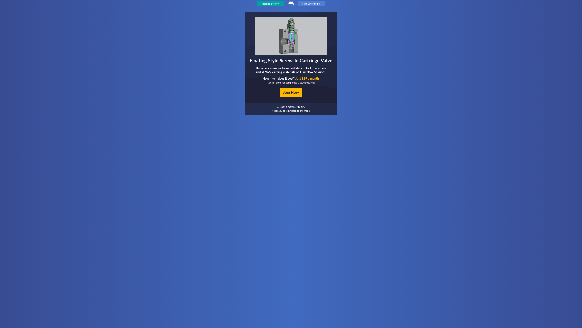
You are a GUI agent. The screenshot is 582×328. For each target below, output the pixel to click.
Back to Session (270, 3)
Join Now (291, 92)
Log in (301, 106)
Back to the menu (300, 110)
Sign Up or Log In (311, 3)
